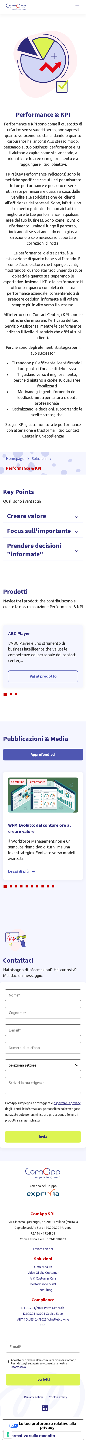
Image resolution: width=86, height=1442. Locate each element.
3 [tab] (17, 695)
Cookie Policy (58, 1397)
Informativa (18, 1366)
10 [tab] (54, 887)
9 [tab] (49, 887)
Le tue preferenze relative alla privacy (47, 1425)
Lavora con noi (43, 1249)
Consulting (17, 781)
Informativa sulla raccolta (30, 1435)
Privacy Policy (33, 1397)
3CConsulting (43, 1290)
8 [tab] (43, 887)
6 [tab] (33, 887)
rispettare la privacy (67, 1103)
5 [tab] (28, 887)
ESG (43, 1325)
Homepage (15, 458)
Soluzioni (39, 458)
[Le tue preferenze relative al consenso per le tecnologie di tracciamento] (8, 1434)
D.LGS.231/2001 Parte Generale (43, 1308)
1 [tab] (6, 695)
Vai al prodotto (43, 676)
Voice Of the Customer (43, 1272)
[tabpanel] (43, 656)
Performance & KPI (43, 1284)
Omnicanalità (43, 1267)
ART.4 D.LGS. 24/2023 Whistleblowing (43, 1319)
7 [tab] (38, 887)
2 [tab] (12, 695)
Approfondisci (43, 754)
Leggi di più (18, 871)
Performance (37, 781)
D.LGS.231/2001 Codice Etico (43, 1313)
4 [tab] (22, 887)
